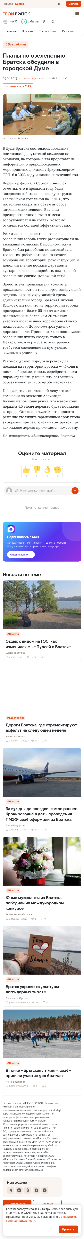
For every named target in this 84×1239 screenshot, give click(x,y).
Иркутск (8, 3)
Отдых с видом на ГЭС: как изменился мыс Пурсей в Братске (38, 644)
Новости (27, 31)
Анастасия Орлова (17, 998)
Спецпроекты (47, 31)
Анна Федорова (15, 825)
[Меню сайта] (77, 13)
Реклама (47, 1203)
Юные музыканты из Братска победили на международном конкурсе (35, 903)
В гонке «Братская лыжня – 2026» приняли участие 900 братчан (38, 1073)
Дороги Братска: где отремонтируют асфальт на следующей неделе (41, 728)
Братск (19, 3)
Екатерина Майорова (19, 914)
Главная (11, 31)
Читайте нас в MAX (17, 86)
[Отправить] (75, 490)
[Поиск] (52, 21)
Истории (67, 31)
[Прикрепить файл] (16, 490)
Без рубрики (17, 44)
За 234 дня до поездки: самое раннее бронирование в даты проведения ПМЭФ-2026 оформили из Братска (41, 814)
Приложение (17, 1203)
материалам (19, 436)
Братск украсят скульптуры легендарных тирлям (32, 989)
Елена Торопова (32, 78)
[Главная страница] (16, 13)
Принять (68, 1229)
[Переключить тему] (44, 21)
